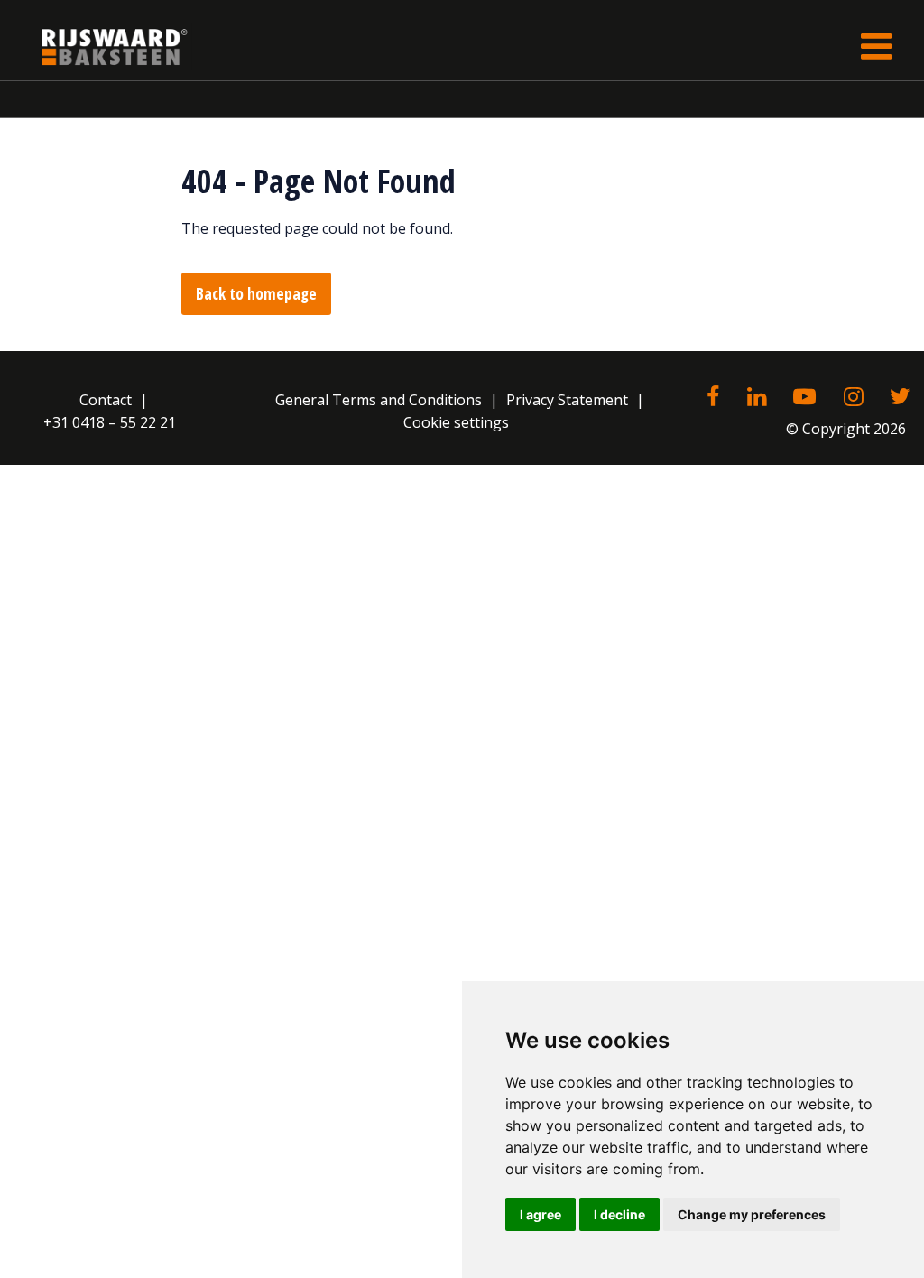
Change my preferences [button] (752, 1214)
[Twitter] (900, 398)
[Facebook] (713, 398)
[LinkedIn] (756, 398)
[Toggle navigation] (876, 46)
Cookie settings (456, 422)
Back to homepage (256, 293)
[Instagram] (853, 398)
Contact (105, 400)
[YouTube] (804, 398)
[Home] (101, 46)
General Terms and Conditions (378, 400)
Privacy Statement (567, 400)
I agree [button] (540, 1214)
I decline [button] (619, 1214)
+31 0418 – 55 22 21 (109, 422)
